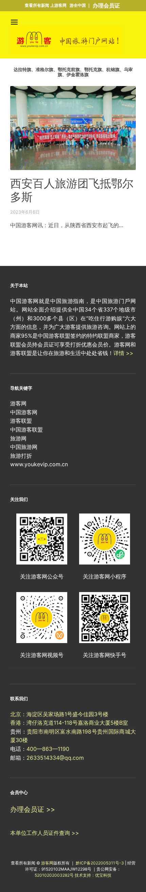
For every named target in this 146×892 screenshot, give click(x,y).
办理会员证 (106, 5)
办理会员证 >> (32, 809)
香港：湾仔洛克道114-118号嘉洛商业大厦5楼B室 (69, 722)
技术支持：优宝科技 (93, 875)
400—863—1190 (47, 748)
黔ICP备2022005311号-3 (100, 862)
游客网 (47, 862)
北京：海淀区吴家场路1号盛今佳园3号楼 (59, 714)
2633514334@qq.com (55, 757)
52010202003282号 (54, 875)
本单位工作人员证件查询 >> (44, 832)
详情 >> (123, 353)
